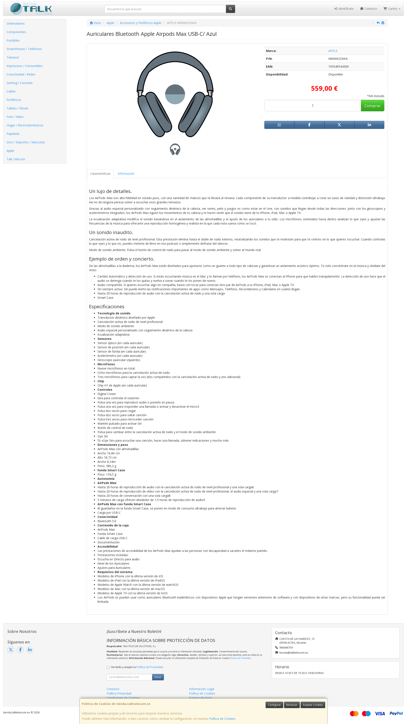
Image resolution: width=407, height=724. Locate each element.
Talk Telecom (16, 159)
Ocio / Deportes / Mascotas (26, 142)
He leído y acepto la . (137, 667)
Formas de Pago (200, 698)
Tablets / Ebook (17, 108)
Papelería (13, 134)
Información (126, 174)
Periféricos (14, 100)
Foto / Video (15, 117)
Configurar (274, 705)
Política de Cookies (222, 719)
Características (100, 174)
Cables (11, 91)
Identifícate (345, 9)
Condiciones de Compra (123, 698)
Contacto (370, 9)
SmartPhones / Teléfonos (24, 49)
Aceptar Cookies (313, 705)
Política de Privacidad (240, 658)
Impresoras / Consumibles (25, 66)
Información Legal (201, 689)
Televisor (13, 57)
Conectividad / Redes (21, 74)
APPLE (332, 51)
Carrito (392, 9)
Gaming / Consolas (20, 83)
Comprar (372, 105)
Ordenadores (16, 23)
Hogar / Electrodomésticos (25, 125)
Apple (10, 151)
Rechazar (291, 705)
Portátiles (13, 40)
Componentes (16, 32)
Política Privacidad (119, 693)
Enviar (158, 677)
